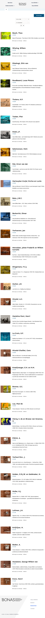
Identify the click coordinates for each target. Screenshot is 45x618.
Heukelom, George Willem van (25, 562)
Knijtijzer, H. (17, 527)
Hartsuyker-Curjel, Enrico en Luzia (26, 181)
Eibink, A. (16, 438)
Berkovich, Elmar (19, 213)
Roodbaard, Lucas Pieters (23, 80)
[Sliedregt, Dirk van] (6, 66)
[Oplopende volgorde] (28, 19)
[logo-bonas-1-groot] (22, 3)
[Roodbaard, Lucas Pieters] (6, 83)
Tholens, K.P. (17, 99)
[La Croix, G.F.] (6, 336)
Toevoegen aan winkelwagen (17, 40)
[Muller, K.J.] (6, 493)
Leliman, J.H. (17, 510)
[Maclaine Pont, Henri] (6, 319)
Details (25, 40)
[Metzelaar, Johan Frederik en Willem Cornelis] (6, 251)
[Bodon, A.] (6, 547)
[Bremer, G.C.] (6, 389)
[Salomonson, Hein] (6, 152)
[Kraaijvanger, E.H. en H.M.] (6, 370)
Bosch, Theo (17, 33)
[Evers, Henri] (6, 581)
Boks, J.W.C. (17, 198)
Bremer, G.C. (17, 387)
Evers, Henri (17, 579)
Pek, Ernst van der (20, 164)
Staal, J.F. (16, 132)
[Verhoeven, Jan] (6, 234)
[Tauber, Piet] (6, 120)
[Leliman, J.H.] (6, 512)
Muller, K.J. (16, 491)
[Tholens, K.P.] (6, 102)
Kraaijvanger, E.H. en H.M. (23, 368)
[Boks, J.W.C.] (6, 201)
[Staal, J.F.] (6, 135)
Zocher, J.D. (17, 284)
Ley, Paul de (17, 404)
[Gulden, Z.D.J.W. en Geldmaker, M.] (6, 476)
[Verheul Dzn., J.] (6, 459)
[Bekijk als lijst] (23, 25)
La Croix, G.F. (18, 333)
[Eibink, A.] (6, 440)
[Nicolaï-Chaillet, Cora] (6, 353)
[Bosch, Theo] (6, 35)
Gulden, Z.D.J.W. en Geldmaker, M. (26, 474)
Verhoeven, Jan (18, 230)
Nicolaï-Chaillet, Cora (21, 350)
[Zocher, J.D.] (6, 286)
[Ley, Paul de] (6, 406)
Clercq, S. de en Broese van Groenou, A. (27, 420)
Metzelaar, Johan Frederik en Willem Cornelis (27, 249)
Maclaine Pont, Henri (21, 316)
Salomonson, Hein (19, 149)
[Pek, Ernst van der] (6, 167)
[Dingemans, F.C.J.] (6, 270)
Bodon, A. (16, 545)
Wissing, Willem (19, 48)
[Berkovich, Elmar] (6, 216)
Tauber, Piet (17, 117)
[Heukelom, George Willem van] (6, 564)
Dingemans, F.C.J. (19, 267)
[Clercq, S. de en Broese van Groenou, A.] (6, 421)
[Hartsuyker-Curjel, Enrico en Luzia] (6, 183)
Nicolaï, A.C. (17, 299)
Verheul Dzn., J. (18, 457)
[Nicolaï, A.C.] (6, 301)
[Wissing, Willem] (6, 51)
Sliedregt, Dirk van (20, 63)
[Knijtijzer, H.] (6, 530)
